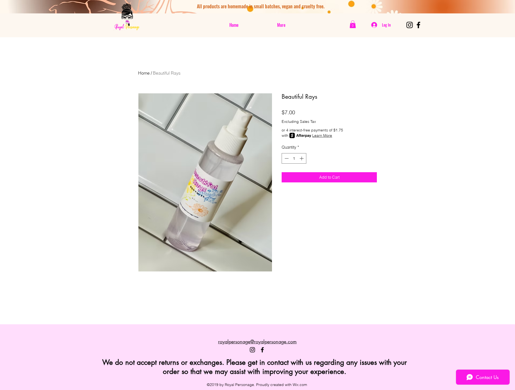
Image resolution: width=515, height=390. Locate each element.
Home (144, 73)
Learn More (322, 135)
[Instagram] (409, 25)
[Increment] (302, 158)
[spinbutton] (294, 158)
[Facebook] (418, 25)
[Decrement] (286, 158)
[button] (353, 24)
